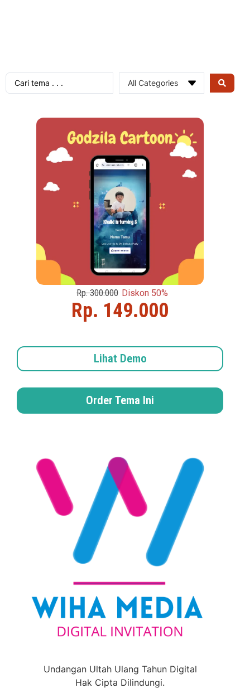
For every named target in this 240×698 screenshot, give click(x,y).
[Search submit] (222, 83)
